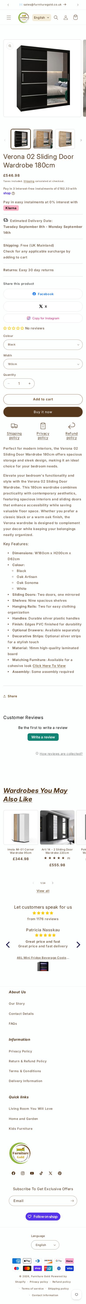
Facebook (46, 294)
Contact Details (21, 1013)
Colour (8, 336)
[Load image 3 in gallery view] (65, 139)
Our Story (17, 1003)
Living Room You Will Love (31, 1108)
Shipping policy (14, 435)
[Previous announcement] (8, 5)
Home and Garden (23, 1119)
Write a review (43, 737)
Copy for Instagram (45, 318)
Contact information (45, 1295)
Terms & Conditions (25, 1071)
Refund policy (71, 435)
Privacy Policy (20, 1051)
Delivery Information (26, 1081)
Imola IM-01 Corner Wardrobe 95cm (20, 851)
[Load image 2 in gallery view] (43, 139)
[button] (9, 17)
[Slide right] (81, 140)
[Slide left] (5, 140)
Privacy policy (43, 435)
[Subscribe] (72, 1201)
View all (43, 891)
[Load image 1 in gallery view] (21, 139)
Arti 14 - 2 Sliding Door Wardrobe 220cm (57, 851)
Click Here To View (49, 666)
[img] (43, 913)
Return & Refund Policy (28, 1061)
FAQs (13, 1023)
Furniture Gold (40, 1276)
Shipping (29, 181)
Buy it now (43, 412)
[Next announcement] (78, 5)
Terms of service (33, 1288)
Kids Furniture (20, 1128)
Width (7, 355)
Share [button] (12, 696)
